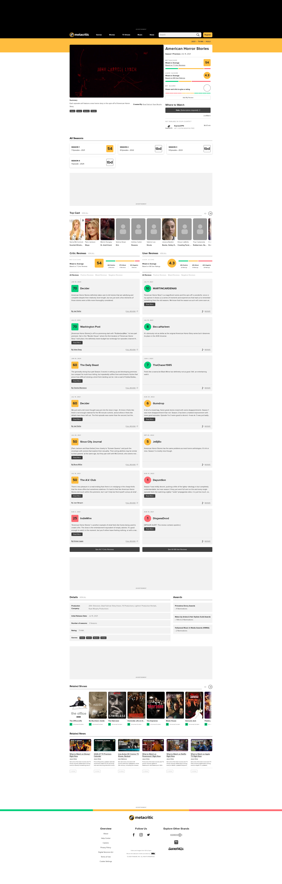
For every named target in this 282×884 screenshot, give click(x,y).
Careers (106, 843)
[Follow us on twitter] (148, 836)
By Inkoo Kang (76, 349)
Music (140, 35)
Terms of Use (106, 857)
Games (99, 35)
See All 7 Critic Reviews (105, 549)
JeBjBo (154, 442)
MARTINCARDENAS (161, 288)
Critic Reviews (78, 253)
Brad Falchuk (147, 104)
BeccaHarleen (158, 327)
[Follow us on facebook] (134, 836)
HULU (208, 41)
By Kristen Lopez (77, 541)
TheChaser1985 (159, 365)
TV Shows (126, 35)
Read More (77, 343)
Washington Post (86, 327)
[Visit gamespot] (176, 836)
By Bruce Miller (76, 464)
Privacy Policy (105, 847)
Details (74, 597)
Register (207, 35)
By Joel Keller (76, 311)
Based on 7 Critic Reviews (175, 65)
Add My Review (188, 98)
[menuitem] (99, 34)
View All (85, 213)
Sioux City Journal (87, 442)
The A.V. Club (84, 480)
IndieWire (82, 518)
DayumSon (156, 480)
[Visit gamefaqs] (176, 850)
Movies (112, 35)
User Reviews (150, 253)
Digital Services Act (105, 852)
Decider (81, 288)
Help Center (105, 838)
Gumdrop (155, 403)
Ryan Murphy (157, 104)
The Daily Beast (86, 365)
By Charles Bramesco (79, 388)
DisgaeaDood (158, 518)
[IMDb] (153, 853)
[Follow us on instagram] (141, 836)
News (152, 35)
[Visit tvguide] (176, 843)
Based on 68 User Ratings (175, 78)
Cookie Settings (106, 861)
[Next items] (210, 213)
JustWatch (207, 116)
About (105, 834)
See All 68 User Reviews (177, 549)
